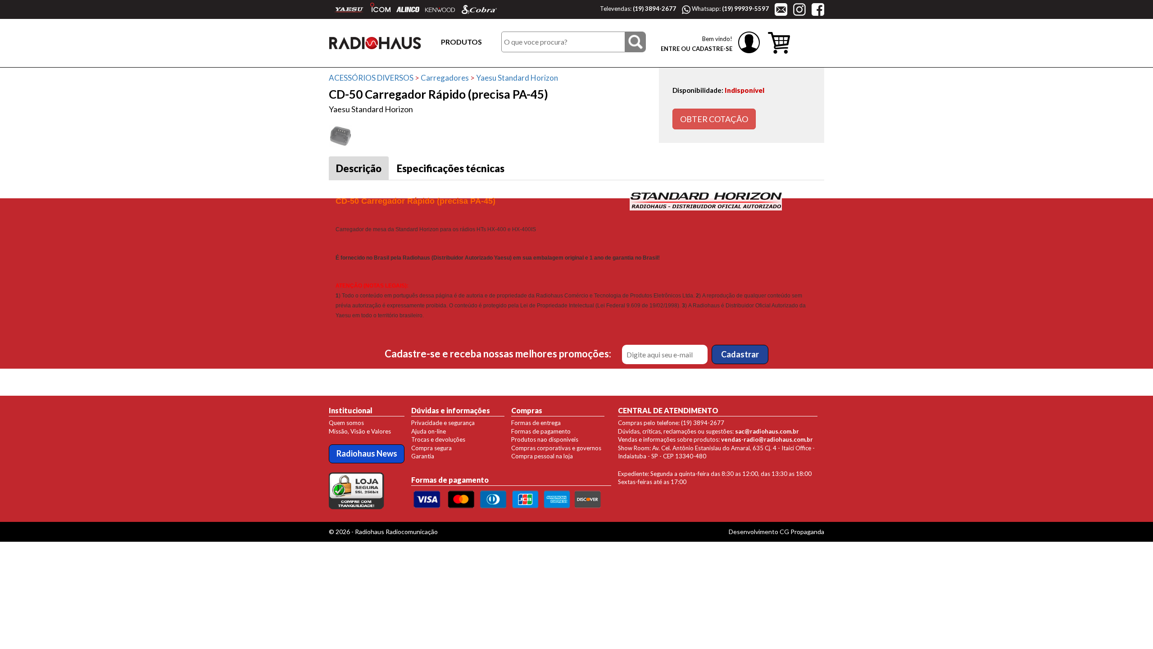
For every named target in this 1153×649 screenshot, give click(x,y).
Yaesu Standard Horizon (517, 77)
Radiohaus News (366, 453)
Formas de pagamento (541, 431)
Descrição (358, 168)
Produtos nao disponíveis (544, 439)
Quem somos (346, 422)
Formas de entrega (536, 422)
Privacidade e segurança (443, 422)
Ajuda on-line (428, 431)
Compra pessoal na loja (542, 456)
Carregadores (445, 77)
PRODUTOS (461, 41)
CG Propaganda (802, 531)
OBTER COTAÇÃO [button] (714, 119)
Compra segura (431, 448)
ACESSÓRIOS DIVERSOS (371, 77)
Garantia (422, 456)
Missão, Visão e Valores (360, 431)
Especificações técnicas (450, 168)
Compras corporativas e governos (556, 448)
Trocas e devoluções (438, 439)
